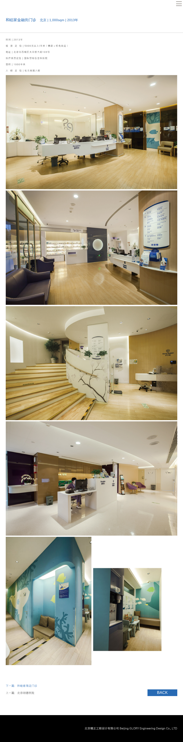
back (162, 693)
